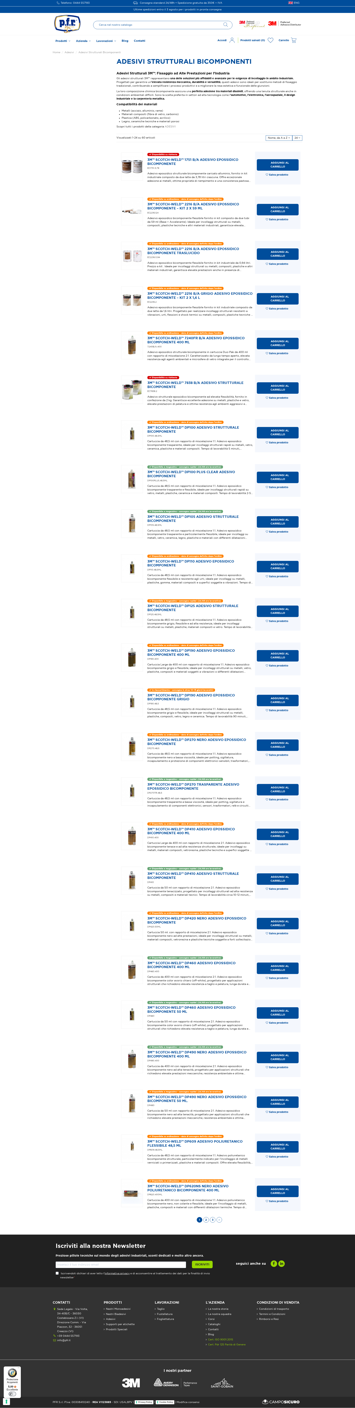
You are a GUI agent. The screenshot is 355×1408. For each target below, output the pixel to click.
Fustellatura (165, 1314)
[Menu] (18, 1368)
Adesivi (110, 1319)
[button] (63, 40)
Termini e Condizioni (272, 1314)
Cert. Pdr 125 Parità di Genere (227, 1344)
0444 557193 (81, 3)
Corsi (211, 1319)
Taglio (161, 1309)
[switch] (12, 1394)
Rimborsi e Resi (269, 1319)
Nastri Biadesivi (116, 1314)
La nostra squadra (219, 1314)
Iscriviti (202, 1264)
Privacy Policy (145, 1402)
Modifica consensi (188, 1402)
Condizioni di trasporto (274, 1309)
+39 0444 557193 (68, 1336)
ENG (297, 3)
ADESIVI (170, 126)
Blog (211, 1334)
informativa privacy (117, 1273)
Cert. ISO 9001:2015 (220, 1339)
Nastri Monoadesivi (118, 1309)
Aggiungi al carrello (280, 165)
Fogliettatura (165, 1319)
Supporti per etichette (120, 1324)
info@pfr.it (64, 1340)
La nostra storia (218, 1309)
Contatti (213, 1329)
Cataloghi (214, 1324)
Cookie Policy (166, 1402)
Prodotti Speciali (116, 1329)
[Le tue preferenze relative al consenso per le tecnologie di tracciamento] (6, 1401)
